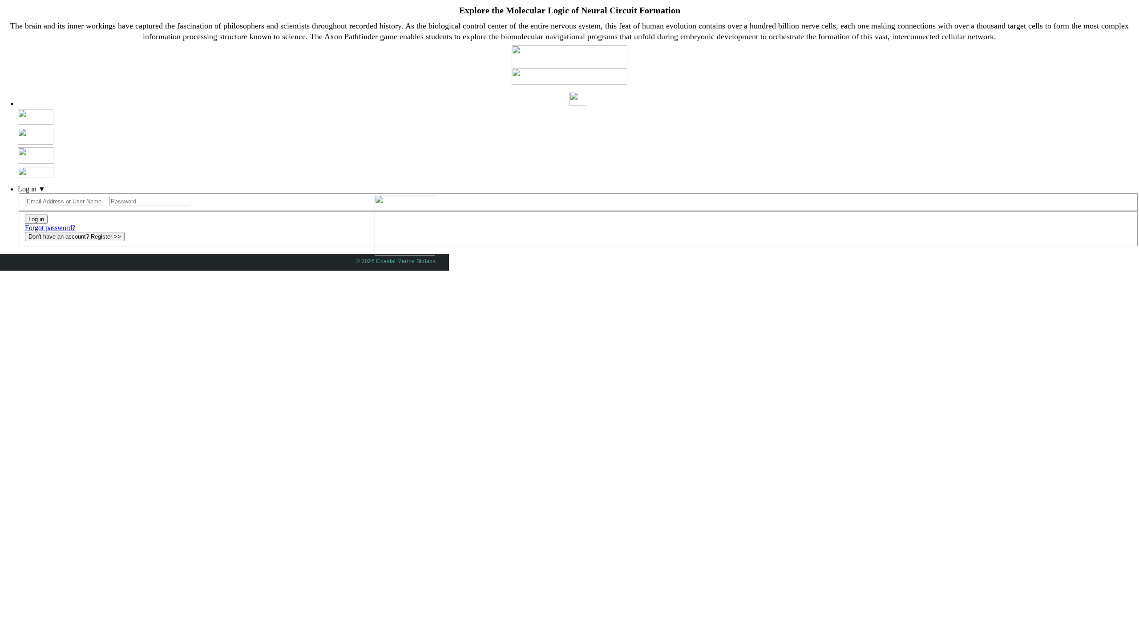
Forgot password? (50, 227)
